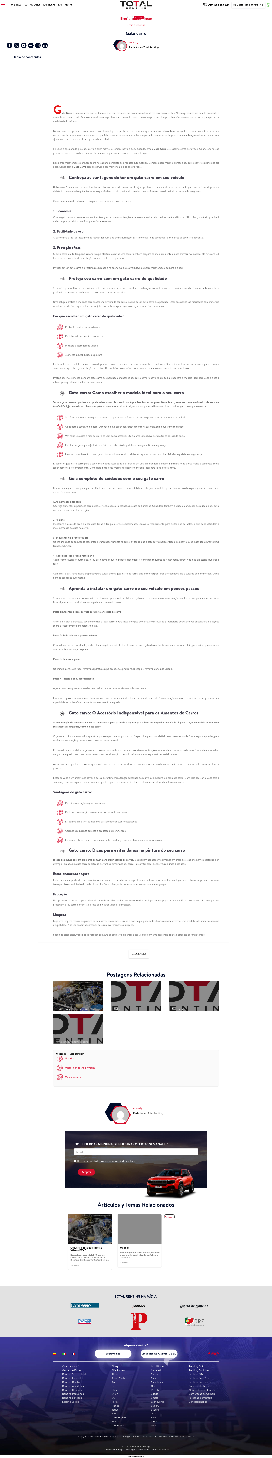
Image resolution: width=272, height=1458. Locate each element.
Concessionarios (198, 1402)
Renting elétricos (72, 1398)
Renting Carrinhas (199, 1370)
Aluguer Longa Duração (202, 1390)
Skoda (154, 1394)
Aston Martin (119, 1378)
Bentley (116, 1386)
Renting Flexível (71, 1378)
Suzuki (155, 1409)
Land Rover (157, 1366)
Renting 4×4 (196, 1366)
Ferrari (115, 1402)
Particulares (32, 5)
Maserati (156, 1370)
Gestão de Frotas (71, 1370)
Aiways (116, 1366)
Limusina (69, 1058)
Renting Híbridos (72, 1390)
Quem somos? (70, 1366)
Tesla (154, 1413)
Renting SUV (196, 1374)
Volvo (154, 1417)
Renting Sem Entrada (74, 1374)
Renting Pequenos (73, 1394)
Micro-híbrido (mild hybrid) (80, 1067)
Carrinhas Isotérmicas (201, 1386)
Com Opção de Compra (202, 1394)
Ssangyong (157, 1402)
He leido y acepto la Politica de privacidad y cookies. (106, 1161)
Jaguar (115, 1409)
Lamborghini (119, 1417)
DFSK (115, 1394)
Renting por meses (200, 1382)
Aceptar (86, 1172)
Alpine (115, 1374)
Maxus (115, 1421)
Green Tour (118, 1425)
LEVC (154, 1425)
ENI (60, 5)
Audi (114, 1382)
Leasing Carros (70, 1402)
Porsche (155, 1390)
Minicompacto (73, 1077)
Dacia (115, 1390)
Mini (153, 1378)
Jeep (114, 1413)
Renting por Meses (73, 1386)
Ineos (154, 1421)
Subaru (155, 1405)
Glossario (138, 17)
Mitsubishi (157, 1382)
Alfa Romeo (118, 1370)
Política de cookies (160, 1449)
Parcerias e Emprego (113, 1449)
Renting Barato (71, 1382)
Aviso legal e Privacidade (137, 1449)
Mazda (154, 1374)
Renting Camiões (199, 1378)
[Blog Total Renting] (217, 1354)
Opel (153, 1386)
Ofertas (16, 5)
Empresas (49, 5)
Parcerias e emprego (200, 1398)
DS (113, 1398)
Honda (115, 1405)
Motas (69, 5)
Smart (154, 1398)
